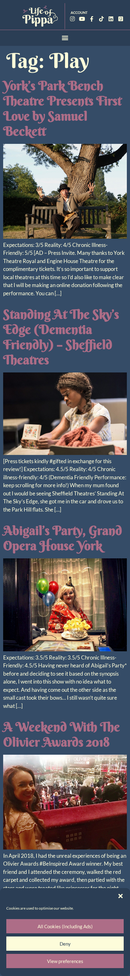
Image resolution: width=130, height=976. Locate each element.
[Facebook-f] (92, 19)
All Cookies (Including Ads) (65, 926)
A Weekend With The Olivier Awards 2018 (61, 734)
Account (79, 12)
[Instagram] (72, 19)
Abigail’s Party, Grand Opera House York (62, 538)
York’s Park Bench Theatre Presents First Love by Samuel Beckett (62, 108)
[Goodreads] (121, 19)
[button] (120, 896)
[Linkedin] (111, 19)
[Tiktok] (101, 19)
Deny (65, 944)
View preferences (65, 961)
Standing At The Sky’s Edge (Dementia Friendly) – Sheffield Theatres (61, 336)
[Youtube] (82, 19)
